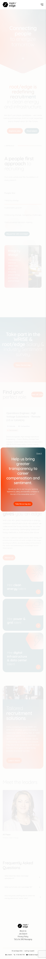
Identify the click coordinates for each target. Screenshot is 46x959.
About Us (23, 931)
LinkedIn (9, 954)
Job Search (23, 934)
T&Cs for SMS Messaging (23, 939)
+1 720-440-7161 (20, 954)
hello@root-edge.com (34, 954)
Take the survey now (23, 504)
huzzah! (32, 951)
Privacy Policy (23, 936)
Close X (39, 453)
